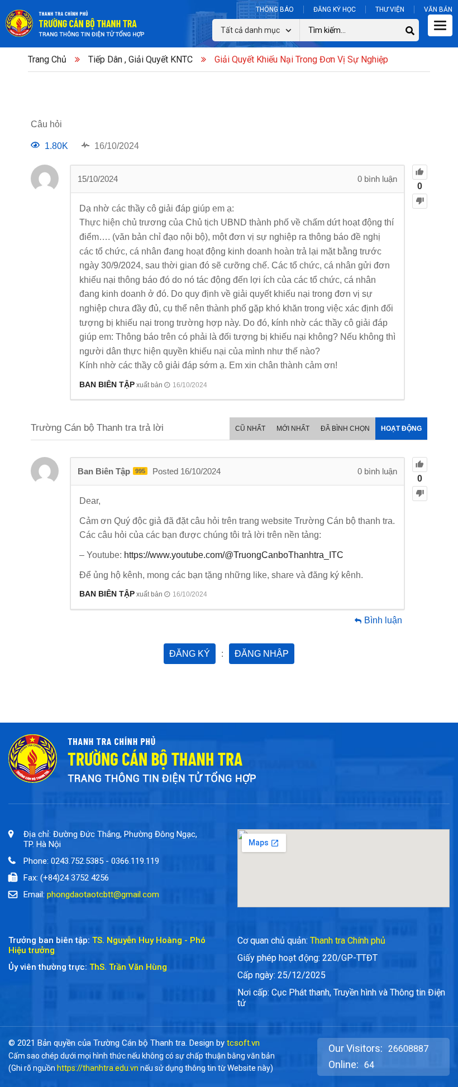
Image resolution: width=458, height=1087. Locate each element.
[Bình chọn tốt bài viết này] (419, 172)
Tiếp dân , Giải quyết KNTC (140, 59)
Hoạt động (401, 428)
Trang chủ (47, 59)
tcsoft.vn (243, 1043)
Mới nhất (292, 428)
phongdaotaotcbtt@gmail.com (103, 894)
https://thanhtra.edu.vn (98, 1068)
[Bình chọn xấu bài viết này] (419, 201)
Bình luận (383, 620)
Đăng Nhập (262, 653)
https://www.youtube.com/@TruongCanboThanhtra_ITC (234, 555)
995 (140, 471)
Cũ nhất (250, 428)
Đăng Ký (189, 653)
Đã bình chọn (345, 428)
